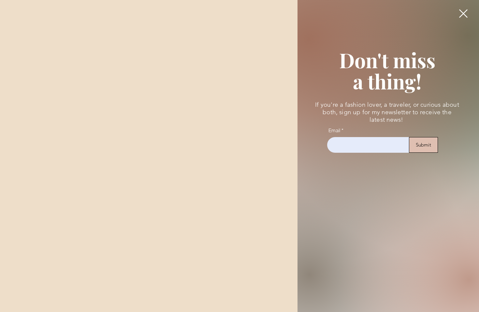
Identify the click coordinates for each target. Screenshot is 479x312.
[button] (463, 13)
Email (334, 130)
